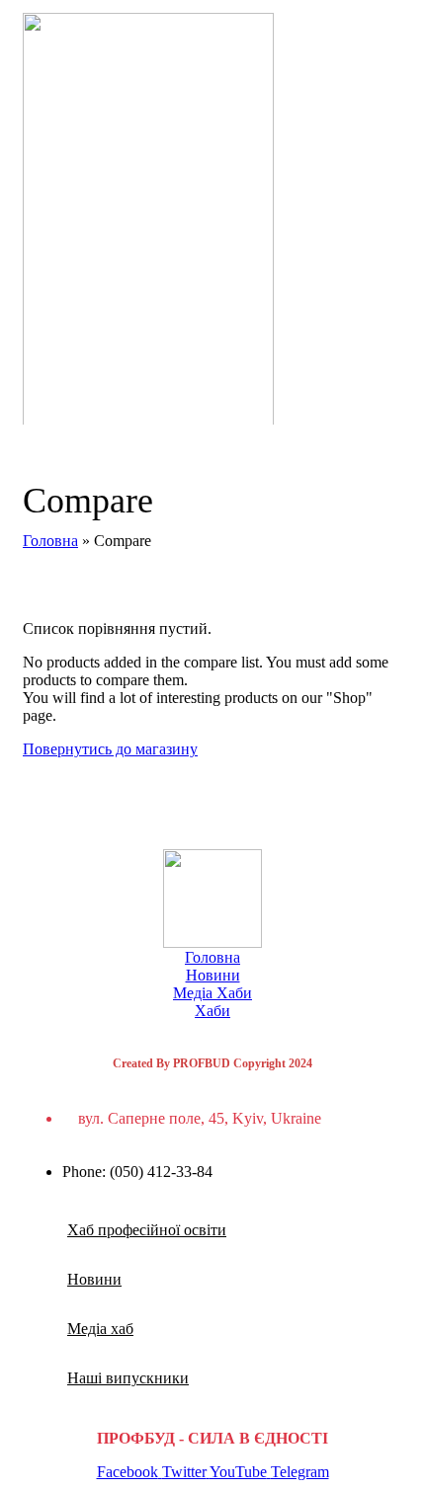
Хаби (212, 1010)
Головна (50, 540)
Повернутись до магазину (110, 749)
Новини (213, 975)
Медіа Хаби (212, 992)
